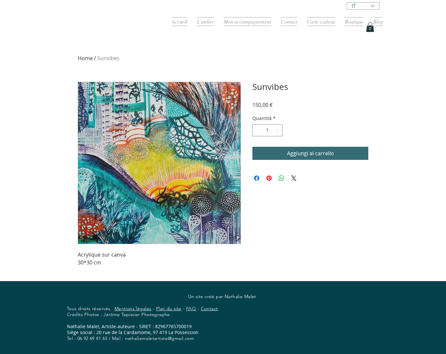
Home (85, 58)
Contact (209, 309)
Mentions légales (133, 309)
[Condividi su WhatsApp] (281, 178)
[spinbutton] (267, 130)
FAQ (191, 309)
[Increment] (277, 130)
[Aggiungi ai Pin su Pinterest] (269, 178)
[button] (370, 27)
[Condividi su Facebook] (257, 178)
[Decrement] (257, 130)
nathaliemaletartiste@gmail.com (159, 338)
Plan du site (169, 309)
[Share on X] (294, 178)
